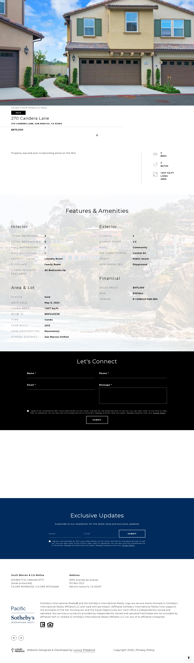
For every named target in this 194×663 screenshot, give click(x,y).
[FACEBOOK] (13, 638)
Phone (103, 373)
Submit (97, 420)
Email (30, 385)
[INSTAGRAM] (21, 638)
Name (30, 373)
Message (104, 385)
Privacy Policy (159, 413)
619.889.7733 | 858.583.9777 (27, 580)
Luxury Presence (84, 650)
